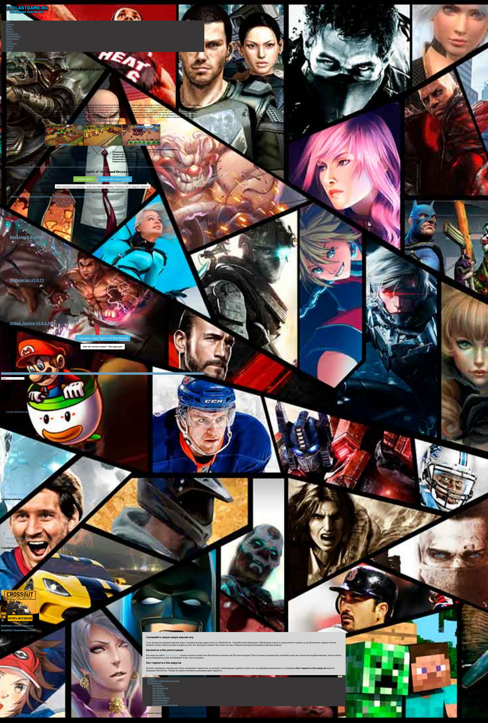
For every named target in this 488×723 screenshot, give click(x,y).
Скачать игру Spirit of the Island (103, 338)
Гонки (9, 26)
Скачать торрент (84, 179)
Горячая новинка (14, 538)
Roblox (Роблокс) (14, 466)
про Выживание (160, 688)
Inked (8, 586)
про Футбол (158, 693)
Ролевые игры (79, 196)
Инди (13, 196)
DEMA (10, 75)
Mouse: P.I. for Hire (15, 542)
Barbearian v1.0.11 (27, 280)
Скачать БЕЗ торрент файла (116, 180)
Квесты (9, 31)
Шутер (9, 48)
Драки (9, 29)
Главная (151, 678)
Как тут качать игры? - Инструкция (102, 346)
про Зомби (157, 690)
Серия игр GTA (159, 702)
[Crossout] (16, 434)
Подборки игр (154, 683)
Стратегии (11, 43)
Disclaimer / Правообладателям (18, 630)
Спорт (9, 41)
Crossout (10, 439)
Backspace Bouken (27, 237)
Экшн (9, 51)
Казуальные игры (24, 196)
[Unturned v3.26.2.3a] (16, 489)
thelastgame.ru (172, 655)
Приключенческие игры (45, 196)
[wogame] (20, 621)
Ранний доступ (65, 196)
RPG (8, 22)
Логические (12, 34)
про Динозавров (160, 698)
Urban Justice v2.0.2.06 (31, 323)
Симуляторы (12, 38)
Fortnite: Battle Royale (17, 411)
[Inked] (39, 582)
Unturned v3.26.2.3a (16, 494)
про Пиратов (158, 695)
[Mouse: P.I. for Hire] (39, 533)
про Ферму (158, 686)
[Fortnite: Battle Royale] (16, 407)
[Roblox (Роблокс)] (16, 462)
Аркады (10, 24)
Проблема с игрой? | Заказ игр (17, 625)
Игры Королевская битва (165, 705)
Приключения (13, 36)
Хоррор (10, 46)
